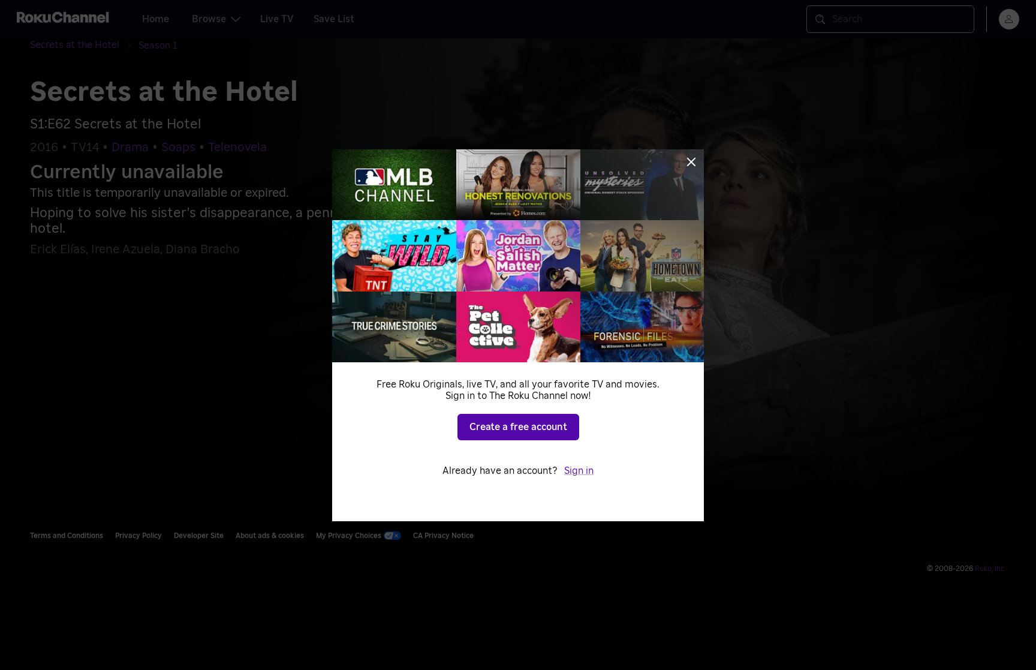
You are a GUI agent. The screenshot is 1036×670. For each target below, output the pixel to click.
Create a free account (518, 427)
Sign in (579, 471)
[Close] (691, 162)
